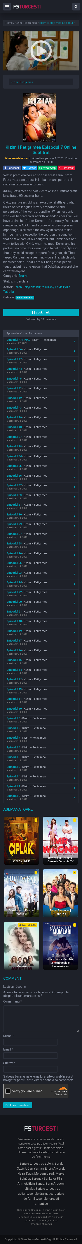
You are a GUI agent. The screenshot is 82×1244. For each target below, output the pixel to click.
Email (8, 1049)
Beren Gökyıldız (24, 287)
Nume (8, 1036)
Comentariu (12, 1001)
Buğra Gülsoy (45, 287)
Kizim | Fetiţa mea (22, 82)
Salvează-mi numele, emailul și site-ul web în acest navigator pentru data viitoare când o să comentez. (38, 1078)
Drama (23, 275)
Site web (9, 1063)
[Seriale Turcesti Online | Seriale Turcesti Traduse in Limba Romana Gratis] (27, 9)
